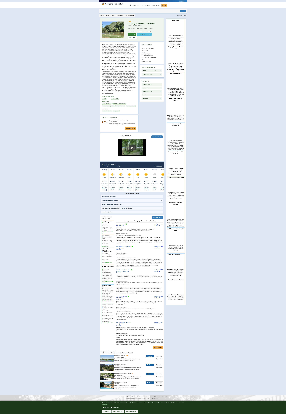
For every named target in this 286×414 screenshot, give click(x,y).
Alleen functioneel (117, 411)
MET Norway (159, 166)
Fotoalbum (145, 95)
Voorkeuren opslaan (131, 411)
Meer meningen (158, 347)
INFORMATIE (155, 5)
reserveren (159, 359)
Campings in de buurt (147, 91)
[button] (132, 147)
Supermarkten (146, 88)
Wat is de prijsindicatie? (108, 212)
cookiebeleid (105, 404)
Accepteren (106, 411)
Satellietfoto (145, 98)
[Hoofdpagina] (130, 5)
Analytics (106, 407)
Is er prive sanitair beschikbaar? (110, 200)
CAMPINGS (136, 5)
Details (104, 189)
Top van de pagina (157, 136)
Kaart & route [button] (132, 34)
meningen (159, 356)
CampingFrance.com (147, 84)
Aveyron (108, 15)
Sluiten (183, 11)
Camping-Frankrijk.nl (114, 4)
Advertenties (116, 407)
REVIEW (164, 5)
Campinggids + (132, 37)
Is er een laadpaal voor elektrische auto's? (113, 204)
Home (102, 15)
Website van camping (147, 74)
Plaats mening (130, 128)
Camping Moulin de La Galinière (125, 15)
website (150, 356)
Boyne (113, 15)
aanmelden (182, 1)
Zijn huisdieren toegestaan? (109, 196)
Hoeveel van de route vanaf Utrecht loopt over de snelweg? (117, 208)
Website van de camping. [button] (144, 34)
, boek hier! (149, 70)
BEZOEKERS (145, 5)
